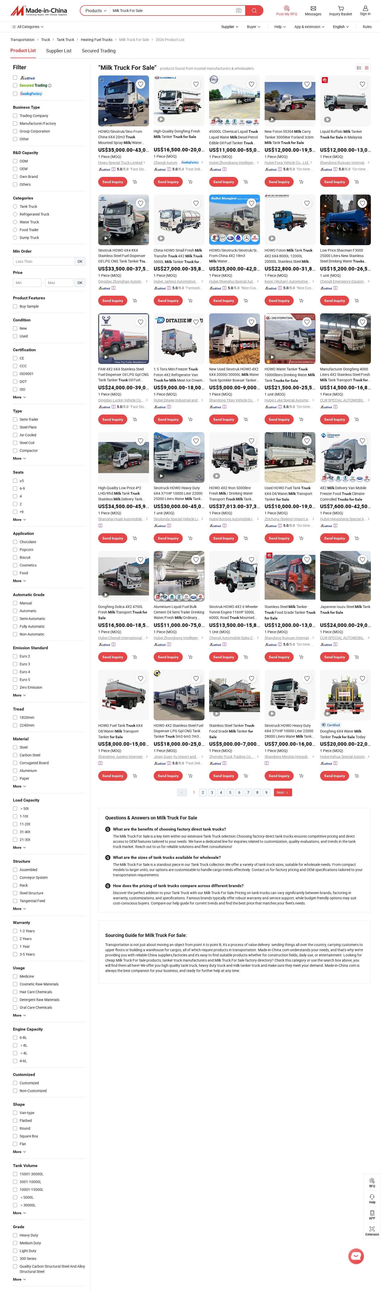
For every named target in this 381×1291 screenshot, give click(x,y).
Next (281, 792)
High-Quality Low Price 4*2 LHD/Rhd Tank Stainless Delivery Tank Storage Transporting (120, 493)
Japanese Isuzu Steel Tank (345, 609)
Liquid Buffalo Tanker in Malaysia (341, 134)
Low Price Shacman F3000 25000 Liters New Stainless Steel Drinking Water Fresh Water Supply (344, 256)
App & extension (307, 26)
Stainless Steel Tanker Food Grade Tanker (290, 612)
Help (278, 26)
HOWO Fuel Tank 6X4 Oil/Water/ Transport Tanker (120, 731)
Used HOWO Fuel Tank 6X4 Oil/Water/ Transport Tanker (288, 493)
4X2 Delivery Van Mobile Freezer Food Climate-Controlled (343, 493)
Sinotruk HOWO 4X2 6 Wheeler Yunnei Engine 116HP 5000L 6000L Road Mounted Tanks (233, 612)
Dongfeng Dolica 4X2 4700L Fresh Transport (122, 612)
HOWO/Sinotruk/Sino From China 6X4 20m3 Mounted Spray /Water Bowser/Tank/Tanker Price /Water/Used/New (120, 137)
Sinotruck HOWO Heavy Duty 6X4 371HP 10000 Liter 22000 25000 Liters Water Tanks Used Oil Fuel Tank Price (178, 493)
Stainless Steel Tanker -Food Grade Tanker (232, 731)
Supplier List (59, 50)
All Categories (28, 26)
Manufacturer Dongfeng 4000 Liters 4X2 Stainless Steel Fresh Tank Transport (345, 375)
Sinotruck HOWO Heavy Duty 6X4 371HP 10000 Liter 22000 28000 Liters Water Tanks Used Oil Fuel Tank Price (289, 731)
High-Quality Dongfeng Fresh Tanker (177, 134)
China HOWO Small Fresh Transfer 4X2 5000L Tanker (178, 256)
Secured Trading (99, 50)
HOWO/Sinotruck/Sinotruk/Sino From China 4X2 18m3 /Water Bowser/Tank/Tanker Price (234, 256)
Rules (367, 26)
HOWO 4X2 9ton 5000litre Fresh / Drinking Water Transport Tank (231, 493)
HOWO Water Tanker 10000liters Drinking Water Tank (290, 375)
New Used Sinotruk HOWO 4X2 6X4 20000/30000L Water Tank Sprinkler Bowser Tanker (234, 375)
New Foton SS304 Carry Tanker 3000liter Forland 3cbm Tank (289, 137)
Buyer (251, 26)
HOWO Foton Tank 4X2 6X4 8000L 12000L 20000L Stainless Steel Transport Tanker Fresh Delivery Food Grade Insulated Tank (288, 256)
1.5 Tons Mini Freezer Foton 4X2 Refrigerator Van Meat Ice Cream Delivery (178, 375)
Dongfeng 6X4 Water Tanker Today (342, 734)
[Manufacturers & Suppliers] (38, 10)
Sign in (365, 13)
